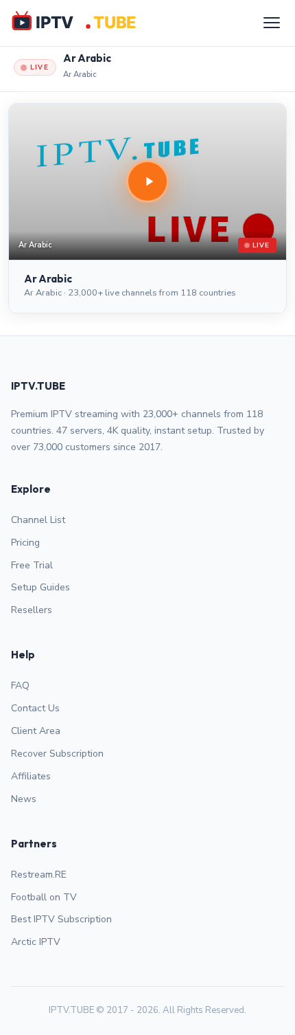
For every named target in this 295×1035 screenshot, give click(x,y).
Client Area (35, 730)
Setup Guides (40, 587)
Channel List (38, 519)
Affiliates (31, 776)
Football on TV (44, 897)
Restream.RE (39, 874)
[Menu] (271, 22)
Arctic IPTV (35, 941)
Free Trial (32, 565)
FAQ (20, 685)
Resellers (31, 609)
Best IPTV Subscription (61, 919)
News (23, 798)
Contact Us (35, 708)
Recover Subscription (57, 753)
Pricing (25, 542)
